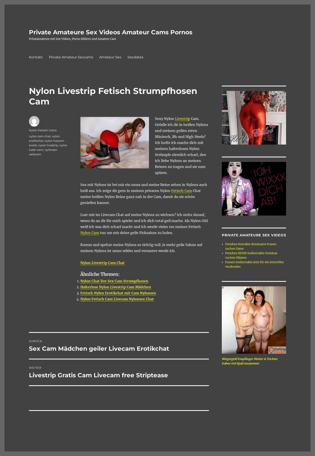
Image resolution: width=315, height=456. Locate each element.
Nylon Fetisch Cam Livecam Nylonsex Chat (117, 299)
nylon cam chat (40, 136)
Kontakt (36, 57)
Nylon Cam (89, 233)
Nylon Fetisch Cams (43, 130)
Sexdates (135, 57)
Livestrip (182, 118)
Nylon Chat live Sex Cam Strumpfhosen (114, 281)
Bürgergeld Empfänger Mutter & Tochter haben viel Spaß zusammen (250, 361)
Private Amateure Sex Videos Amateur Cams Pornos (110, 32)
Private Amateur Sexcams (71, 57)
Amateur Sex (110, 57)
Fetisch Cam (181, 191)
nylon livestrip (48, 145)
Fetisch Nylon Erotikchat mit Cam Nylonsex (118, 293)
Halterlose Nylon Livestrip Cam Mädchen (115, 287)
